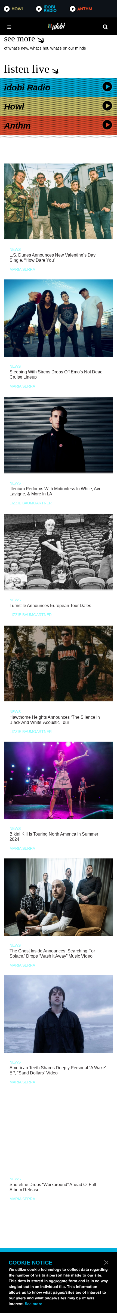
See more (33, 1303)
